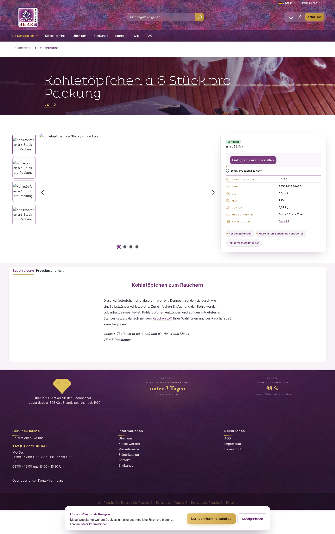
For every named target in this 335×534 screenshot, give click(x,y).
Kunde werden (129, 444)
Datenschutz (233, 449)
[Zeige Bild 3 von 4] (131, 246)
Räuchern (191, 285)
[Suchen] (199, 17)
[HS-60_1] (128, 192)
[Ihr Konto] (300, 17)
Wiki (136, 36)
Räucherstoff (162, 318)
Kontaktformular (50, 480)
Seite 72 (284, 221)
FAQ (149, 36)
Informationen (310, 2)
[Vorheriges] (42, 192)
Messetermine (55, 36)
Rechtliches (234, 431)
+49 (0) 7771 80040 (29, 446)
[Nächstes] (213, 192)
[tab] (23, 271)
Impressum (232, 444)
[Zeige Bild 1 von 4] (119, 246)
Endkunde (100, 36)
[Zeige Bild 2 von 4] (125, 246)
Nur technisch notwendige (211, 519)
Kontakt (120, 36)
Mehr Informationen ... (96, 524)
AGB (227, 438)
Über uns (79, 36)
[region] (114, 192)
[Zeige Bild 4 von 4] (137, 246)
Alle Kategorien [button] (24, 36)
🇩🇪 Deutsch (287, 2)
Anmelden (314, 16)
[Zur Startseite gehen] (28, 17)
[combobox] (161, 17)
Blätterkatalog (128, 455)
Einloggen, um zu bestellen (253, 160)
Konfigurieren (252, 519)
